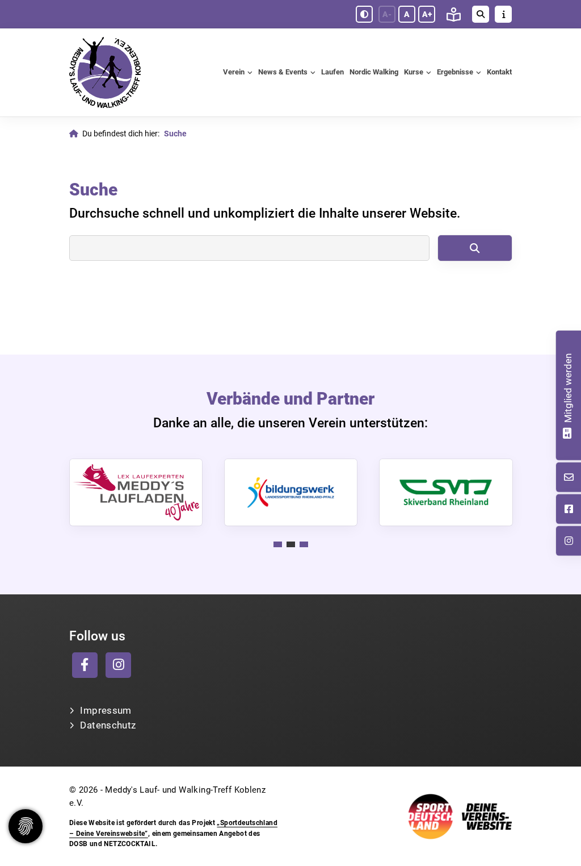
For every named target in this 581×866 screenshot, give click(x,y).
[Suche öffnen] (480, 14)
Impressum (105, 710)
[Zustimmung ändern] (26, 826)
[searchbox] (249, 248)
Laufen (332, 72)
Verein (234, 72)
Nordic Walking (374, 72)
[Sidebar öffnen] (503, 14)
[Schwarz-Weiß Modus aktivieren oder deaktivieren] (364, 14)
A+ (427, 14)
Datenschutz (108, 725)
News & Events (283, 72)
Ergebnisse (455, 72)
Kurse (413, 72)
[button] (277, 544)
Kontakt (499, 72)
